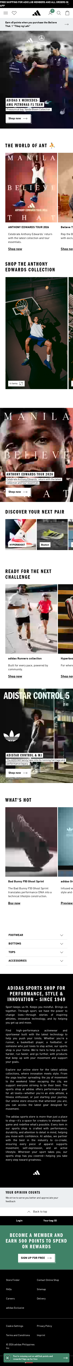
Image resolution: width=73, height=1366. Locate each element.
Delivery (41, 1298)
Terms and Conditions (18, 1335)
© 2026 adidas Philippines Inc (20, 1346)
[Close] (7, 1357)
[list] (36, 203)
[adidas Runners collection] (31, 632)
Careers (10, 1298)
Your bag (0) (50, 1220)
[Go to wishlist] (14, 13)
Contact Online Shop (48, 1280)
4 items (14, 383)
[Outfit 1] (36, 333)
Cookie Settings (14, 1326)
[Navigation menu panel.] (5, 13)
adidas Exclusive (15, 1308)
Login (19, 1220)
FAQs (9, 1289)
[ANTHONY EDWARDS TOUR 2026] (31, 203)
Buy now (14, 903)
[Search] (59, 13)
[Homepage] (36, 14)
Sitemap (41, 1289)
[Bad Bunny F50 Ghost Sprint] (31, 857)
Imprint (41, 1335)
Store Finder (13, 1280)
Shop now (15, 249)
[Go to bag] (67, 13)
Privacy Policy (44, 1326)
